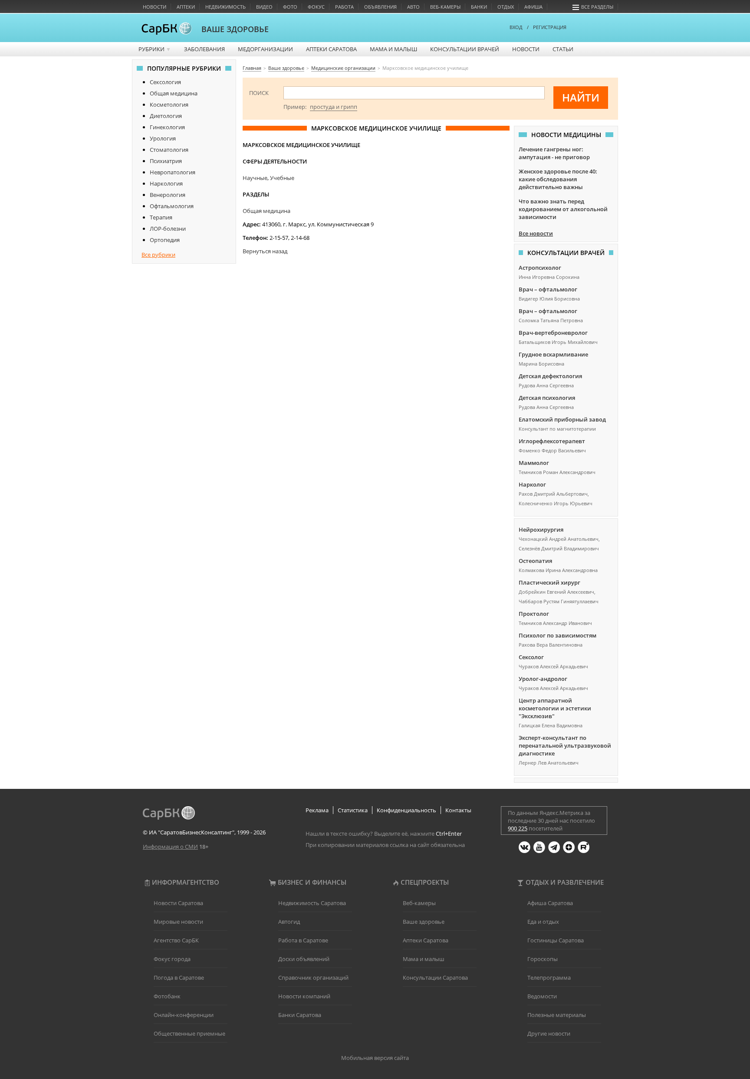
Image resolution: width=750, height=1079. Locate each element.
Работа (344, 6)
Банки (479, 6)
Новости (154, 6)
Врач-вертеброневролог (553, 333)
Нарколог (532, 484)
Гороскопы (542, 959)
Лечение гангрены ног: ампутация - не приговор (554, 153)
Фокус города (172, 959)
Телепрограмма (549, 977)
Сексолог (531, 657)
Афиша (533, 6)
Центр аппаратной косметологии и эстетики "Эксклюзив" (555, 708)
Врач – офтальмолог (548, 289)
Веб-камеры (445, 6)
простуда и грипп (333, 107)
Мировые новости (178, 921)
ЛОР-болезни (168, 228)
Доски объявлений (303, 959)
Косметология (169, 104)
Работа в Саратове (303, 940)
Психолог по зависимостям (557, 635)
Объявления (380, 6)
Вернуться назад (265, 251)
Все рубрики (158, 254)
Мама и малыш (393, 49)
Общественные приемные (189, 1033)
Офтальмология (172, 206)
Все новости (536, 233)
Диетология (166, 116)
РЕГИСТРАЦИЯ (549, 27)
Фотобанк (167, 996)
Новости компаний (304, 996)
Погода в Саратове (179, 977)
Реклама (317, 810)
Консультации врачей (464, 49)
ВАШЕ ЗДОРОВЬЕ (235, 29)
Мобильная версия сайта (375, 1058)
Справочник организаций (313, 977)
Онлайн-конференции (184, 1015)
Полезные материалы (556, 1015)
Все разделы (597, 6)
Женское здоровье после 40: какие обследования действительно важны (558, 179)
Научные (255, 178)
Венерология (167, 195)
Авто (413, 6)
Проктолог (534, 614)
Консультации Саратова (435, 977)
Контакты (458, 810)
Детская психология (547, 398)
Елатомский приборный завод (562, 419)
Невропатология (172, 172)
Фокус (316, 6)
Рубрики (154, 49)
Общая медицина (173, 93)
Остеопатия (535, 561)
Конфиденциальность (406, 810)
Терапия (161, 217)
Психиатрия (166, 161)
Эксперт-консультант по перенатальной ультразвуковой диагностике (565, 745)
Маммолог (534, 463)
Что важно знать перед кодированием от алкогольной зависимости (563, 209)
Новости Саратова (178, 903)
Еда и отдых (543, 921)
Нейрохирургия (541, 529)
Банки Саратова (299, 1015)
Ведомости (542, 996)
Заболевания (204, 49)
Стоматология (169, 150)
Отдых (505, 6)
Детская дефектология (550, 376)
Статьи (563, 49)
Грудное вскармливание (553, 354)
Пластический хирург (549, 582)
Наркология (166, 183)
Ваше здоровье (423, 921)
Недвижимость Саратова (312, 903)
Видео (264, 6)
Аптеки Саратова (331, 49)
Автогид (289, 921)
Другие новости (548, 1033)
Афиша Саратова (550, 903)
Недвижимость (225, 6)
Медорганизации (265, 49)
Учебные (282, 178)
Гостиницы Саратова (555, 940)
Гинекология (167, 127)
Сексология (165, 82)
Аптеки (186, 6)
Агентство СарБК (176, 940)
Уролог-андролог (543, 679)
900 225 (517, 828)
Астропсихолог (540, 267)
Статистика (353, 810)
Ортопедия (165, 240)
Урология (163, 138)
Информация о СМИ (170, 846)
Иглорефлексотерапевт (552, 441)
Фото (290, 6)
